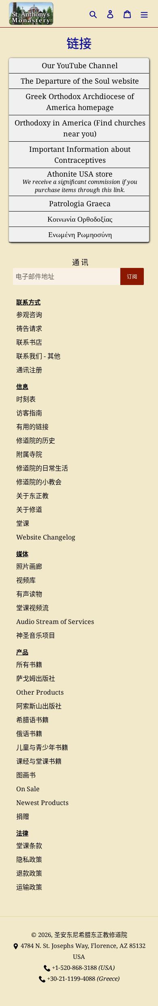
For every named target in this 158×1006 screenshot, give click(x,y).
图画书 (26, 775)
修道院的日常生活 (42, 468)
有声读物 (29, 593)
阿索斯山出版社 (39, 706)
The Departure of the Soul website (80, 81)
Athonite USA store (79, 181)
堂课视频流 (32, 607)
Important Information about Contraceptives (79, 154)
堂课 (22, 523)
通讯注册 (29, 369)
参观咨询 (29, 314)
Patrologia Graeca (80, 203)
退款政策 (29, 873)
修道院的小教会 (39, 481)
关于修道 (29, 509)
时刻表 (26, 399)
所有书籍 (29, 664)
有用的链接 (32, 426)
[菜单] (144, 13)
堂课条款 (29, 845)
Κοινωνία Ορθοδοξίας (79, 219)
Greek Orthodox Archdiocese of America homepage (80, 101)
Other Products (40, 692)
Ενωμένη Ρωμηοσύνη (80, 234)
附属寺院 (29, 454)
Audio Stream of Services (55, 621)
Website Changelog (45, 537)
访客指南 (29, 412)
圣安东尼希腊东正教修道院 (90, 934)
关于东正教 (32, 495)
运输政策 (29, 887)
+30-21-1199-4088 (71, 978)
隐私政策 (29, 859)
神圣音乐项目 (35, 635)
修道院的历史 (35, 440)
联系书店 (29, 342)
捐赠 (22, 816)
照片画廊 (29, 566)
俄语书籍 (29, 733)
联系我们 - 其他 (38, 356)
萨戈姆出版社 (35, 678)
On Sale (28, 788)
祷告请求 (29, 328)
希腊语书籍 (32, 719)
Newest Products (42, 802)
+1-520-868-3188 (74, 967)
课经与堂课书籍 (39, 761)
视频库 (26, 580)
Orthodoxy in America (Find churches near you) (80, 128)
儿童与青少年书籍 (42, 747)
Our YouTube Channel (80, 65)
